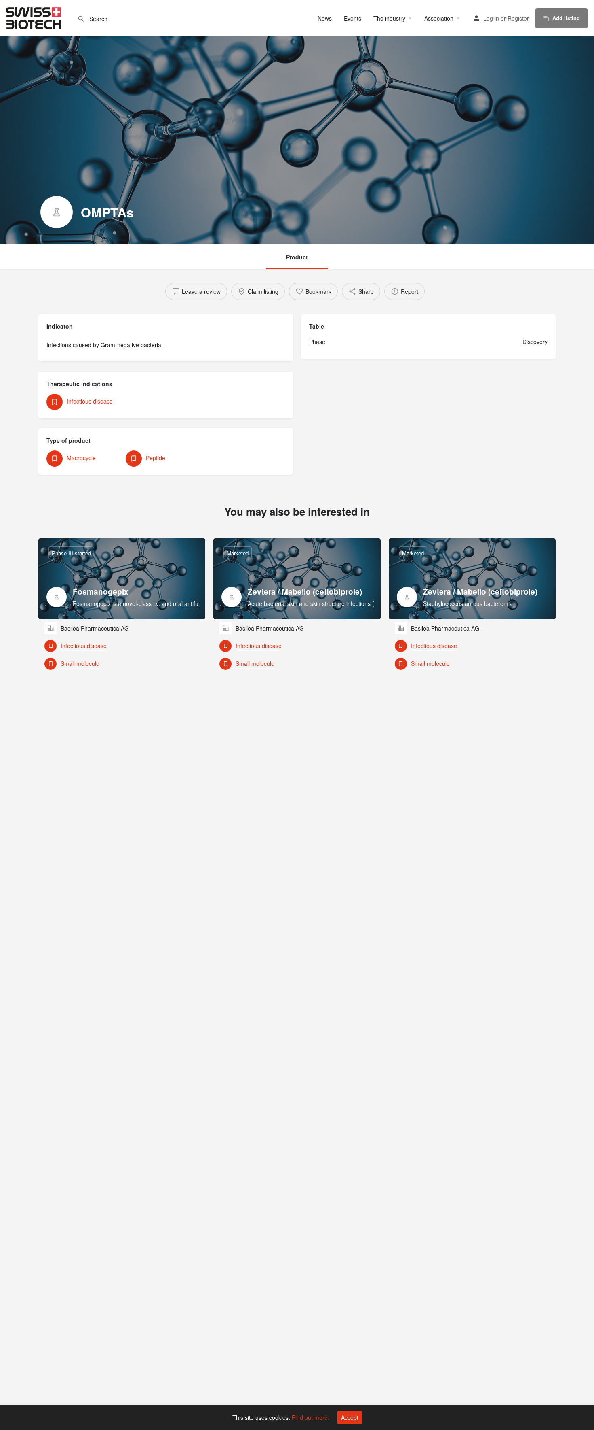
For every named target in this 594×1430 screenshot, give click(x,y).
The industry (389, 18)
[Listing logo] (56, 212)
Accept (349, 1417)
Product (297, 257)
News (325, 18)
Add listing (566, 18)
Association (438, 18)
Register (518, 18)
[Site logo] (34, 17)
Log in (491, 18)
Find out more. (310, 1417)
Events (352, 18)
